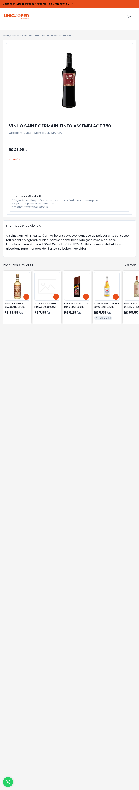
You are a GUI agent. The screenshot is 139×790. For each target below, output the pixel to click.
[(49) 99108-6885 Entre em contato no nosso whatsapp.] (8, 782)
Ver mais (130, 265)
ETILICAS (15, 35)
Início (6, 35)
